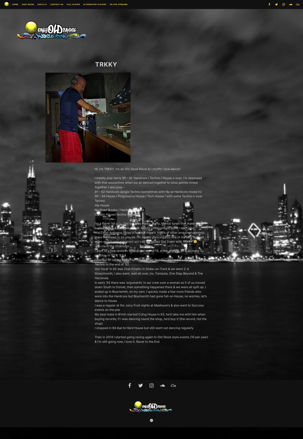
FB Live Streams (119, 5)
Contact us (56, 5)
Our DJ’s (42, 5)
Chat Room (28, 5)
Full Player (73, 5)
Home (15, 5)
